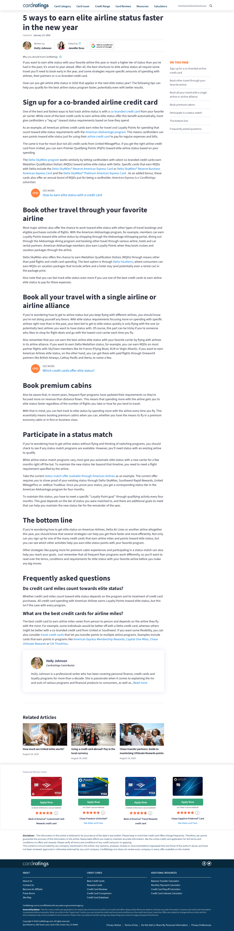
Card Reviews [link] (123, 6)
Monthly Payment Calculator (165, 885)
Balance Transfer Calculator (165, 881)
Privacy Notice (114, 925)
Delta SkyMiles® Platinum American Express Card (94, 173)
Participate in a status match (186, 113)
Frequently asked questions (186, 129)
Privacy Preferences (201, 925)
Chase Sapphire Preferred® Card (187, 818)
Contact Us (28, 885)
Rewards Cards (94, 885)
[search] (210, 5)
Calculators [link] (160, 6)
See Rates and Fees (93, 823)
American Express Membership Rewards (99, 639)
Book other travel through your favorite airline (187, 83)
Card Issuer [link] (83, 6)
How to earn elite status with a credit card (72, 195)
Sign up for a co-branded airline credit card (188, 71)
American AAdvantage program (105, 132)
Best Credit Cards (95, 881)
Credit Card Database (98, 897)
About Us (27, 881)
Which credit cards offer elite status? (69, 370)
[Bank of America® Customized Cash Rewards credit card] (46, 786)
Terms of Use (131, 925)
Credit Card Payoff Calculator (166, 889)
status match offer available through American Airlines (80, 476)
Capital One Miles (137, 639)
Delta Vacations (123, 262)
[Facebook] (204, 863)
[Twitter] (209, 863)
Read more (140, 683)
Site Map (27, 897)
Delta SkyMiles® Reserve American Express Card (82, 169)
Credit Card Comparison (99, 893)
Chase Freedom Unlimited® (93, 818)
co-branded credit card (125, 111)
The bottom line (179, 121)
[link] (60, 57)
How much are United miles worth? (43, 749)
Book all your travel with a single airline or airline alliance (188, 95)
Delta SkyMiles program (43, 160)
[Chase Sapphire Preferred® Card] (187, 786)
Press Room (29, 893)
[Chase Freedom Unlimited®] (93, 786)
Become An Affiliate (32, 889)
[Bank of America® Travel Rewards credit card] (140, 786)
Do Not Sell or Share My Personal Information (164, 925)
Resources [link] (143, 6)
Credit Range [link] (102, 6)
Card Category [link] (62, 6)
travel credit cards (52, 635)
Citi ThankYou (59, 644)
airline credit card (98, 136)
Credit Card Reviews (97, 889)
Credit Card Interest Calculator (166, 893)
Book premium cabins (182, 105)
